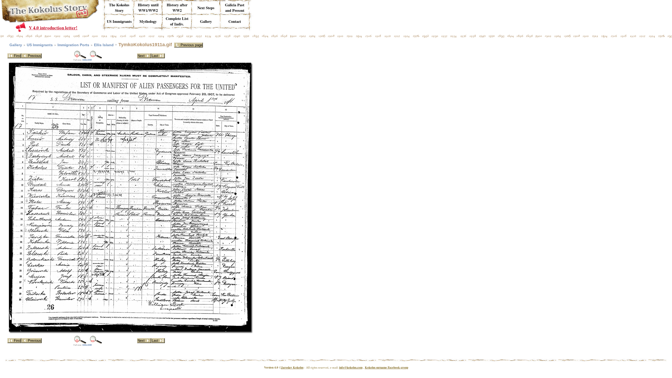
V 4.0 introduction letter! (53, 27)
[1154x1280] (80, 54)
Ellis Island (104, 45)
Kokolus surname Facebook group (386, 367)
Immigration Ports (73, 45)
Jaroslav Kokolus (292, 367)
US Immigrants (40, 45)
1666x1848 (87, 60)
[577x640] (95, 54)
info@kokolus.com (351, 367)
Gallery (15, 45)
